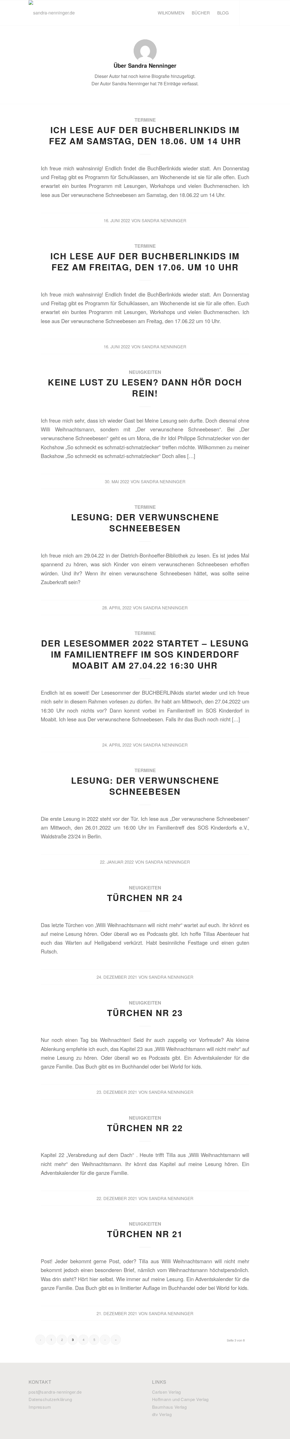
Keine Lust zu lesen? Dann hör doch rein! (145, 387)
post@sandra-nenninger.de (55, 1392)
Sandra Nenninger (164, 220)
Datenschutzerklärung (50, 1399)
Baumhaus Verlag (169, 1407)
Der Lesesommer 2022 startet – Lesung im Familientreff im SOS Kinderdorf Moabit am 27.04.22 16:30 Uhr (145, 654)
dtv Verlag (162, 1414)
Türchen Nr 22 (145, 1128)
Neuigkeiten (145, 371)
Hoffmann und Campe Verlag (180, 1399)
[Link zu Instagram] (257, 12)
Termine (145, 119)
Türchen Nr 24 (145, 897)
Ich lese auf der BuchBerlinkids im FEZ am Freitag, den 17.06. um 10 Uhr (145, 261)
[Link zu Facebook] (248, 12)
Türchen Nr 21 (145, 1234)
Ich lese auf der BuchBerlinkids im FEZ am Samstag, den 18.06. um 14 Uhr (145, 135)
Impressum (40, 1407)
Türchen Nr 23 (145, 1012)
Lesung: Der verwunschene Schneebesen (145, 522)
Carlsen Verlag (166, 1392)
